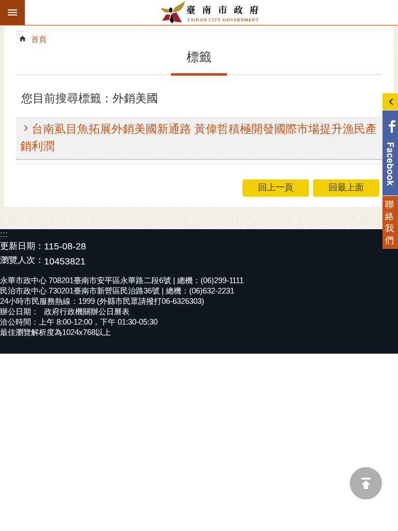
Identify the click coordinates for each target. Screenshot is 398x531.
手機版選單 (12, 12)
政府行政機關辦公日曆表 (87, 311)
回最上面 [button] (346, 187)
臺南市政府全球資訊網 (211, 12)
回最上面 (365, 483)
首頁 (39, 39)
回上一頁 (275, 187)
